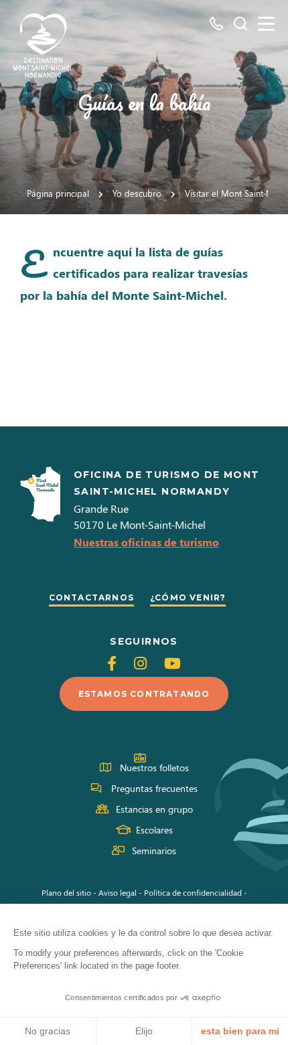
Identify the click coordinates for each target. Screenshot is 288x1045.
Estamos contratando (144, 694)
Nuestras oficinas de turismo (146, 542)
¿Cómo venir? (188, 597)
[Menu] (266, 23)
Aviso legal (117, 892)
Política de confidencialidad (193, 892)
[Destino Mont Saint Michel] (43, 45)
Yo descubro (137, 193)
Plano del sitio (66, 892)
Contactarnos (91, 597)
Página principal (58, 193)
